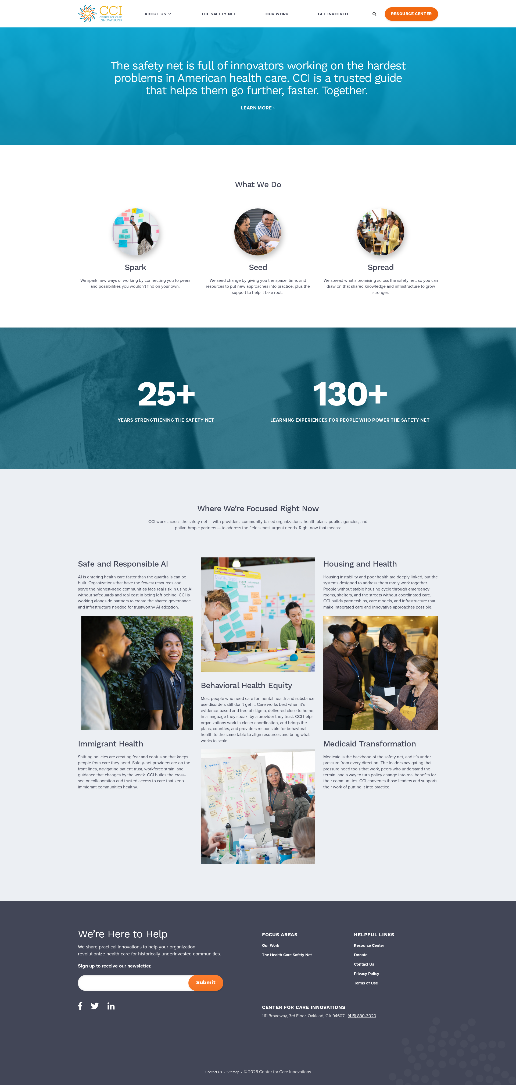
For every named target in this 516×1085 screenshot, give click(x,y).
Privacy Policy (366, 973)
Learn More (256, 108)
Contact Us (364, 964)
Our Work (277, 14)
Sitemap (233, 1072)
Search (374, 14)
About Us (155, 14)
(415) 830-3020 (362, 1016)
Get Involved (333, 14)
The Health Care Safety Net (287, 954)
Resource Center (411, 13)
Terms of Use (366, 983)
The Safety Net (218, 14)
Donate (360, 954)
